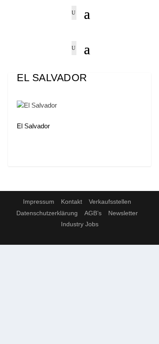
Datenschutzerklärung (47, 213)
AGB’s (93, 213)
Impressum (38, 201)
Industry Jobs (79, 224)
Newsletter (123, 213)
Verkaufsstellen (110, 201)
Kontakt (71, 201)
